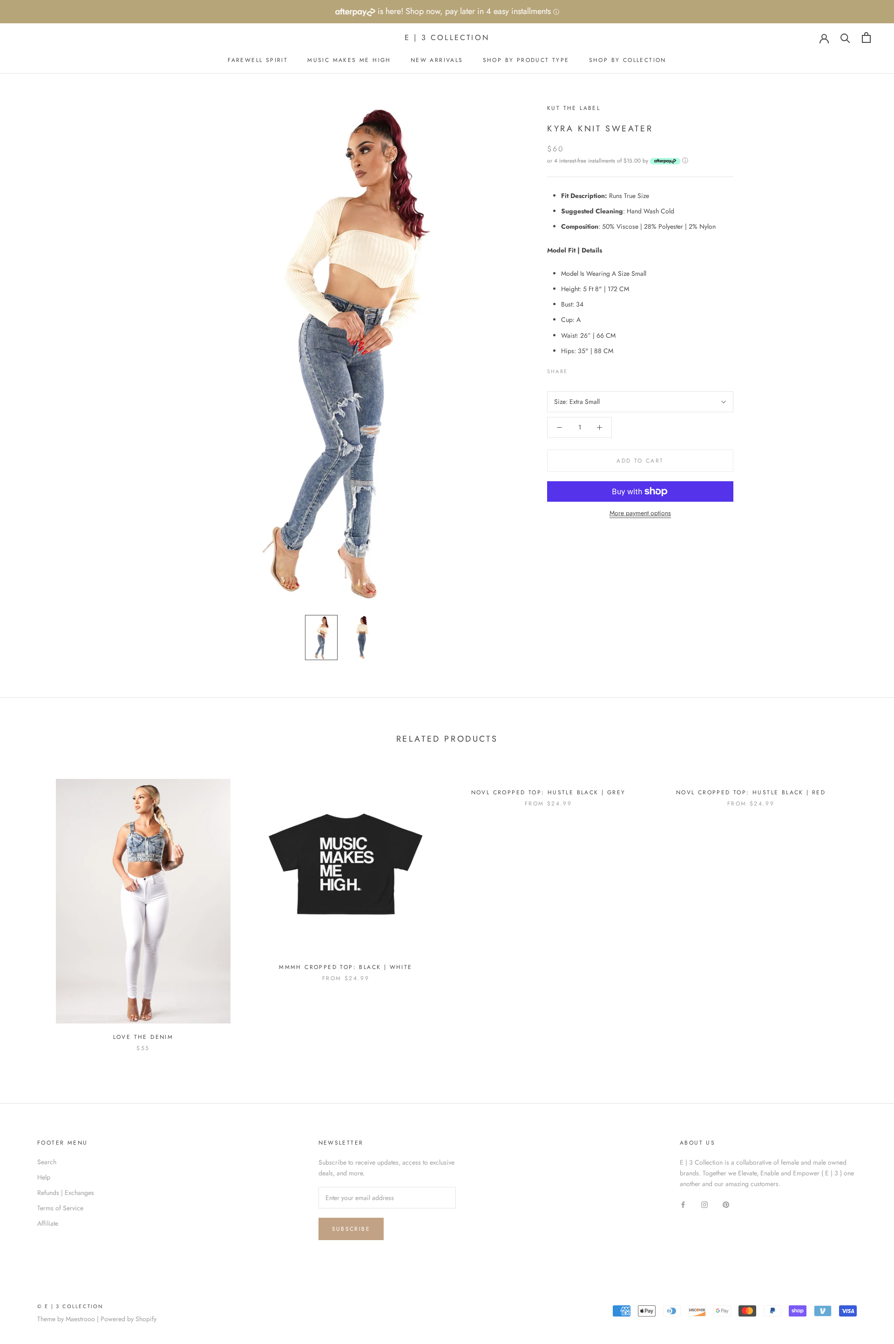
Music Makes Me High (349, 60)
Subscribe (351, 1229)
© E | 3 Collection (70, 1306)
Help (43, 1177)
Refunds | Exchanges (65, 1192)
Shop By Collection (627, 60)
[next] (864, 905)
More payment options (640, 513)
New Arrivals (437, 60)
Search (46, 1162)
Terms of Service (60, 1208)
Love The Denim (143, 1037)
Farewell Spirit (258, 60)
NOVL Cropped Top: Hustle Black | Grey (548, 792)
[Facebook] (576, 369)
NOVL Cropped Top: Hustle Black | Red (751, 792)
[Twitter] (588, 369)
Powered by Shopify (128, 1319)
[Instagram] (704, 1204)
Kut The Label (573, 108)
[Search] (845, 37)
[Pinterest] (600, 369)
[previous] (29, 905)
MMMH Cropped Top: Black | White (345, 967)
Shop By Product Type (526, 60)
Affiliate (47, 1223)
